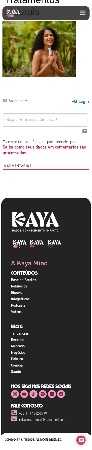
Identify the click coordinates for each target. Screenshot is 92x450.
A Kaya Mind (29, 263)
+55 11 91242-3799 (33, 413)
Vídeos (16, 311)
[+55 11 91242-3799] (14, 412)
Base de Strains (23, 279)
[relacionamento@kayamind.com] (14, 419)
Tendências (20, 333)
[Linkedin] (52, 394)
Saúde (16, 371)
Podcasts (18, 305)
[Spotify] (43, 394)
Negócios (18, 352)
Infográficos (20, 299)
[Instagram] (15, 394)
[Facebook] (61, 394)
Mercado (18, 346)
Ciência (17, 365)
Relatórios (19, 286)
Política (17, 358)
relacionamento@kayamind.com (42, 420)
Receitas (18, 339)
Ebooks (16, 292)
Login (83, 101)
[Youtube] (24, 394)
